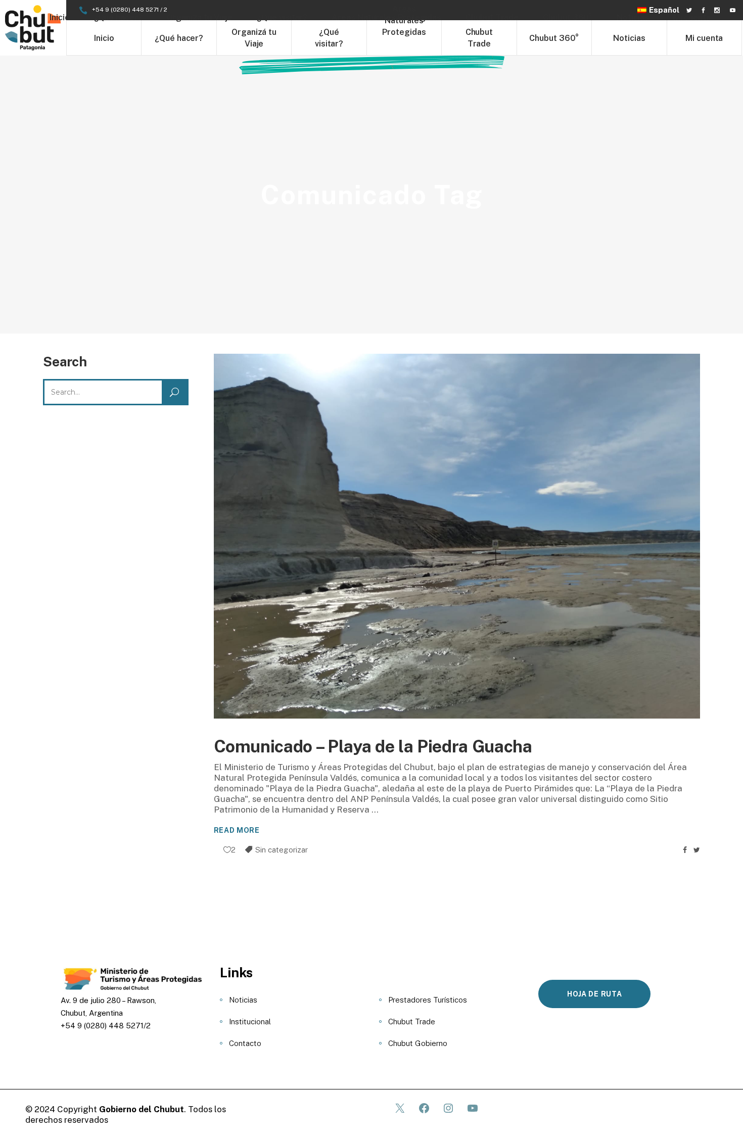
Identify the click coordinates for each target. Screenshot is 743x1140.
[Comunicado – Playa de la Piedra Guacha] (457, 536)
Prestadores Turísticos (427, 999)
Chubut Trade (411, 1021)
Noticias (243, 999)
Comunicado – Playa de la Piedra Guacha (373, 746)
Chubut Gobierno (417, 1043)
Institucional (250, 1021)
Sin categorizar (281, 849)
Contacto (245, 1043)
